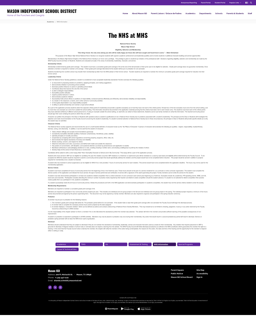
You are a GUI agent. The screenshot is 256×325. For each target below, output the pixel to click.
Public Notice (177, 274)
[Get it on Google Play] (127, 309)
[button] (235, 2)
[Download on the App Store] (144, 309)
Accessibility (202, 274)
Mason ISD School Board (181, 277)
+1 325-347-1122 (61, 278)
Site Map (200, 270)
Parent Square (177, 270)
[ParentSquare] (111, 308)
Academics (50, 22)
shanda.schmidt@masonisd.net (68, 281)
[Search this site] (251, 3)
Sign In (199, 277)
